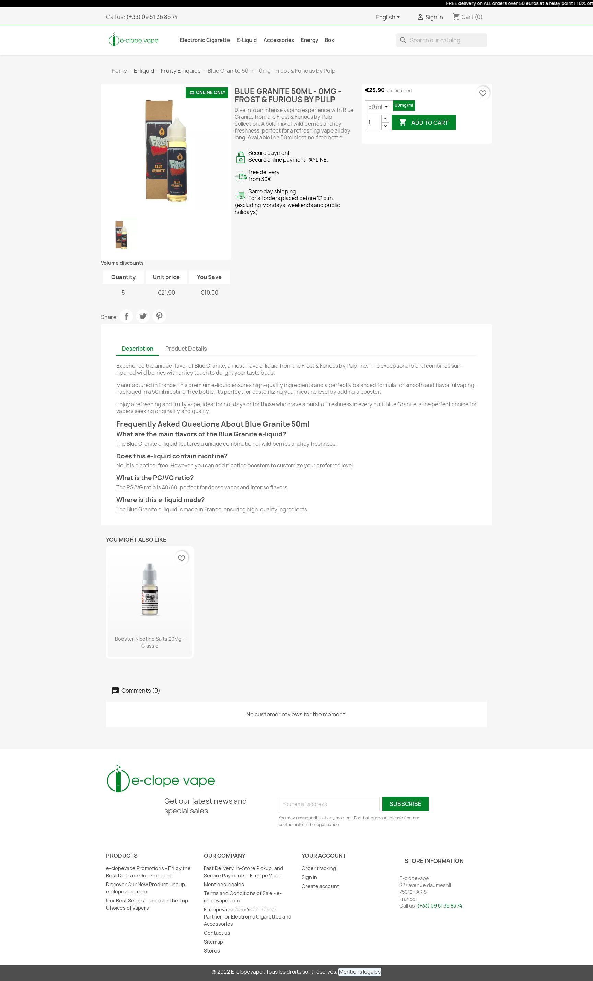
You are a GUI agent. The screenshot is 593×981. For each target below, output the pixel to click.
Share (126, 316)
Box (329, 40)
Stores (212, 950)
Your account (324, 855)
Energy (309, 40)
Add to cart (424, 122)
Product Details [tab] (186, 348)
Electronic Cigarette (205, 40)
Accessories (279, 40)
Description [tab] (137, 348)
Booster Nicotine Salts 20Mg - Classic (150, 642)
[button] (359, 972)
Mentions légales (224, 884)
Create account (320, 886)
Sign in (309, 877)
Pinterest (159, 316)
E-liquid (247, 40)
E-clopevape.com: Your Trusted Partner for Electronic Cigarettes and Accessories (247, 916)
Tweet (143, 316)
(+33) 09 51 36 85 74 (152, 17)
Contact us (217, 932)
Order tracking (319, 868)
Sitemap (213, 941)
